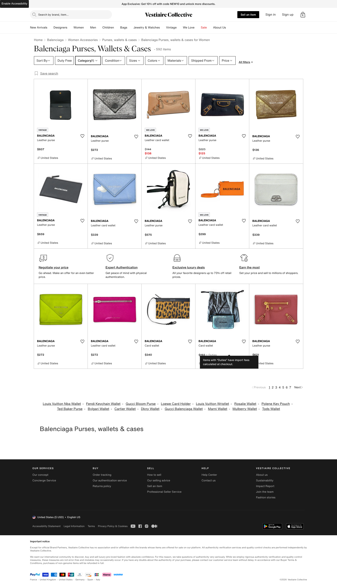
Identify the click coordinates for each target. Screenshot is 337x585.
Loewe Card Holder (176, 403)
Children (108, 27)
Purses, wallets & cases (119, 39)
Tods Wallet (271, 408)
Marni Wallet (217, 408)
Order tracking (102, 475)
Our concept (40, 475)
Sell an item (248, 14)
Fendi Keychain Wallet (103, 403)
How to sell (154, 475)
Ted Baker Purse (69, 408)
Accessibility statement (46, 526)
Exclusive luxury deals (188, 267)
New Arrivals (38, 27)
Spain (90, 579)
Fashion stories (265, 497)
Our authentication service (110, 480)
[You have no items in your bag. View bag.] (303, 14)
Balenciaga (55, 39)
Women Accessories (83, 39)
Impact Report (265, 486)
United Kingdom (48, 579)
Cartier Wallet (125, 408)
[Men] (99, 27)
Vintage (171, 27)
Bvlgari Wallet (98, 408)
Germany (80, 579)
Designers (60, 27)
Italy (98, 579)
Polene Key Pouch (276, 403)
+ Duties (211, 355)
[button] (303, 14)
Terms (91, 526)
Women (79, 27)
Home (38, 39)
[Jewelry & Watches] (162, 27)
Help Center (209, 475)
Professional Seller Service (164, 492)
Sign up (288, 14)
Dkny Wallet (150, 408)
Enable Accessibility (14, 4)
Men (93, 27)
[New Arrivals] (50, 27)
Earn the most (249, 267)
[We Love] (197, 27)
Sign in (270, 14)
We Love (189, 27)
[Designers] (70, 27)
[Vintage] (179, 27)
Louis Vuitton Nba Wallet (62, 403)
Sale (204, 27)
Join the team (265, 492)
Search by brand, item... (53, 14)
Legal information (74, 526)
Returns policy (102, 486)
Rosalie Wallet (245, 403)
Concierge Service (44, 480)
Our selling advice (158, 480)
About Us (219, 27)
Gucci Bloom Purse (141, 403)
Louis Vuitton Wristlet (212, 403)
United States (66, 579)
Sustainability (264, 480)
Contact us (209, 480)
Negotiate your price (53, 267)
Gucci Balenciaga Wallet (184, 408)
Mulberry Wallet (244, 408)
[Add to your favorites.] (82, 136)
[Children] (117, 27)
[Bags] (130, 27)
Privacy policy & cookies (113, 526)
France (33, 579)
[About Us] (229, 27)
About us (262, 475)
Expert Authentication (122, 267)
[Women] (87, 27)
